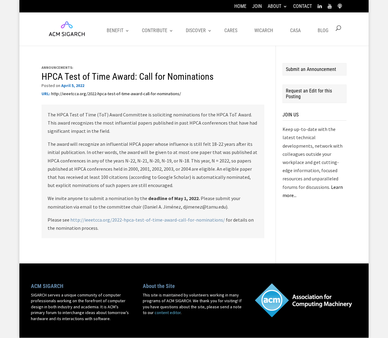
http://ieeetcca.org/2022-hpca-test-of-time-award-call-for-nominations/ (116, 93)
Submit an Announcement (311, 69)
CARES (230, 30)
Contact (302, 6)
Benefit (115, 30)
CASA (295, 30)
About (274, 6)
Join (257, 6)
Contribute (154, 30)
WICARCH (263, 30)
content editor (168, 312)
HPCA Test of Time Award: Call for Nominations (128, 76)
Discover (196, 30)
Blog (323, 30)
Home (240, 6)
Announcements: (57, 67)
